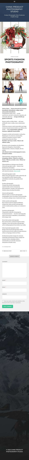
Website (4, 294)
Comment (4, 261)
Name (4, 280)
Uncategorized (7, 246)
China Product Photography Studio (14, 9)
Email (4, 287)
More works (17, 171)
